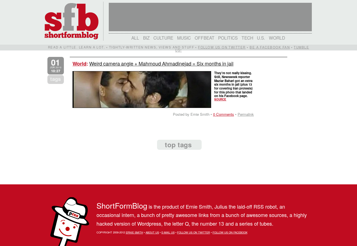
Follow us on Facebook (230, 232)
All (135, 38)
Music (184, 38)
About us (152, 232)
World (277, 38)
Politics (228, 38)
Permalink (246, 114)
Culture (163, 38)
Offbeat (204, 38)
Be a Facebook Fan (270, 47)
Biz (146, 38)
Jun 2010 (55, 65)
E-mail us (168, 232)
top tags (178, 144)
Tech (247, 38)
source (220, 99)
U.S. (261, 38)
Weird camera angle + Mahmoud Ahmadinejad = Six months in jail (161, 63)
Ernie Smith (134, 232)
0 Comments (223, 114)
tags (55, 79)
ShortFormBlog (122, 205)
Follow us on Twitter (221, 47)
